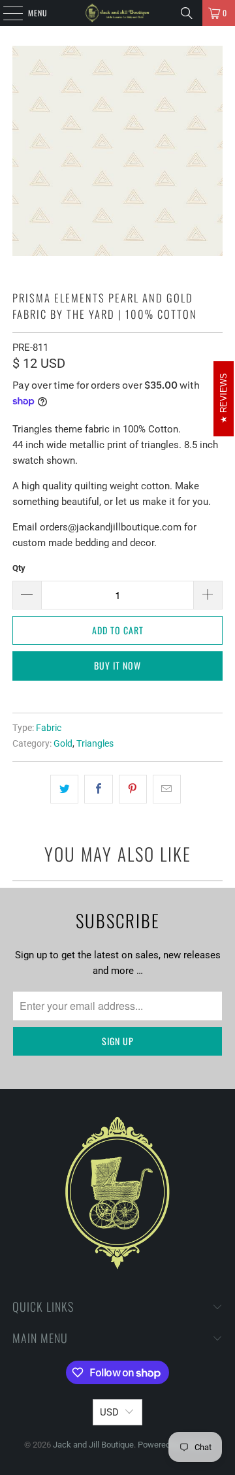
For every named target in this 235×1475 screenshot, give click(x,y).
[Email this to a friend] (167, 789)
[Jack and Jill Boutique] (117, 13)
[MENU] (6, 13)
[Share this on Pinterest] (133, 789)
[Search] (186, 13)
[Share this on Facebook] (98, 789)
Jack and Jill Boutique (93, 1445)
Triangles (95, 743)
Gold (63, 743)
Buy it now (117, 665)
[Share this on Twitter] (64, 789)
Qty (18, 568)
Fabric (48, 727)
